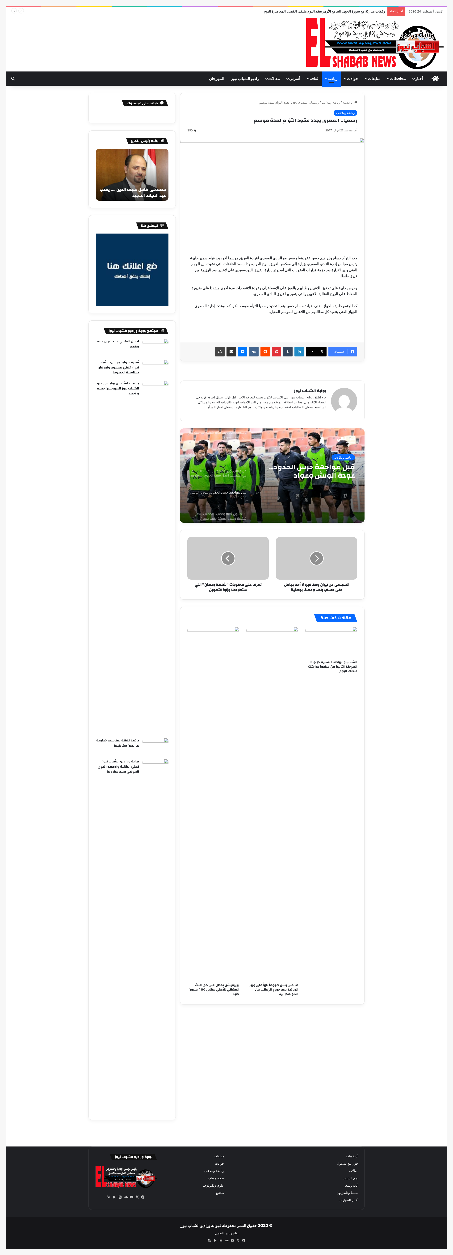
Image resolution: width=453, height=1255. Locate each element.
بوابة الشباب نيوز (310, 391)
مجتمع (220, 1193)
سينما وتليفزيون (347, 1193)
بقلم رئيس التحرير (227, 1233)
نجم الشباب (350, 1178)
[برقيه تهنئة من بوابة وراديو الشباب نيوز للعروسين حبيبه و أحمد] (155, 558)
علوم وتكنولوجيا (213, 1185)
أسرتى (294, 78)
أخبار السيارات (348, 1200)
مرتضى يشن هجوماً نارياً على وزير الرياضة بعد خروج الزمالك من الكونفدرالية (273, 989)
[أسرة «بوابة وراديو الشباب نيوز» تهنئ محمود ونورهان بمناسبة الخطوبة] (155, 368)
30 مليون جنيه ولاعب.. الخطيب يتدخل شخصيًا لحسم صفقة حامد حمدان (307, 471)
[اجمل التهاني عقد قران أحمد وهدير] (155, 347)
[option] (272, 475)
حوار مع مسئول (347, 1163)
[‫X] (137, 1197)
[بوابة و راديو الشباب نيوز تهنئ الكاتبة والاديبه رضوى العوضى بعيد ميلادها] (155, 936)
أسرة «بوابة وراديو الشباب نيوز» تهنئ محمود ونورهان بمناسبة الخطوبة (118, 367)
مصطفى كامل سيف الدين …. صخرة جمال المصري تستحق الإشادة (133, 192)
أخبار (419, 78)
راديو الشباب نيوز (245, 78)
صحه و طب (216, 1178)
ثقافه (314, 78)
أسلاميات (352, 1156)
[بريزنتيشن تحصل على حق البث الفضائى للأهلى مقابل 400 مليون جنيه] (213, 804)
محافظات (398, 78)
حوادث (352, 78)
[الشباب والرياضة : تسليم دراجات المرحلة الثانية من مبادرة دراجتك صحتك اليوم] (331, 642)
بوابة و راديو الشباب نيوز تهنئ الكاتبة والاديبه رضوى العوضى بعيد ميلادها (118, 766)
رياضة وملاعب (331, 102)
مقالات (274, 78)
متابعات (374, 78)
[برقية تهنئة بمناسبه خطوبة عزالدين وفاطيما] (155, 747)
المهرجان (216, 78)
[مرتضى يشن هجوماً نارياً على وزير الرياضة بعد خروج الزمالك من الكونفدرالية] (272, 804)
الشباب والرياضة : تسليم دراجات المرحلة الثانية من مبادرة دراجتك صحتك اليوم (332, 666)
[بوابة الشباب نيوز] (374, 43)
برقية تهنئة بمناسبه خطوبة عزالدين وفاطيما (117, 743)
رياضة (332, 78)
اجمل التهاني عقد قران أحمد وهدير (117, 344)
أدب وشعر (351, 1185)
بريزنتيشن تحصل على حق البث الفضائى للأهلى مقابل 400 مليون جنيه (214, 989)
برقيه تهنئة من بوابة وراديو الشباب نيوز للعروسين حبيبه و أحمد (118, 388)
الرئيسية (348, 102)
